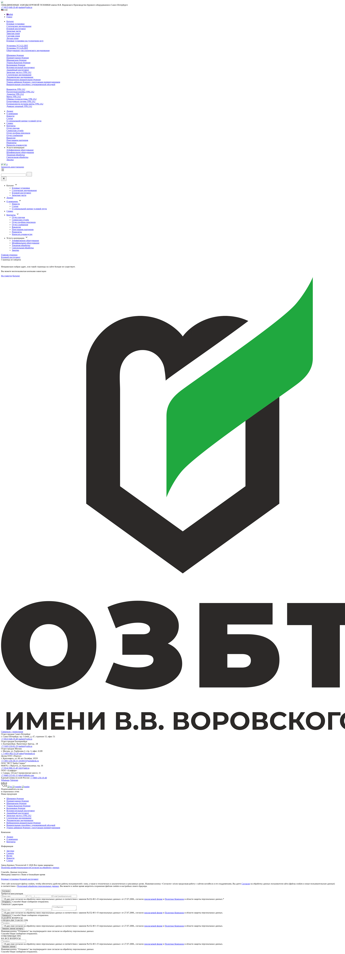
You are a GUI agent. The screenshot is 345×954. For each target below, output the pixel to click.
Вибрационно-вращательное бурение (23, 79)
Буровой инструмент (16, 28)
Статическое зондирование (18, 26)
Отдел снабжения (14, 135)
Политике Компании (174, 899)
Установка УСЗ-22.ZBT (17, 45)
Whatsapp (5, 780)
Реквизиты (11, 143)
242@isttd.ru (23, 768)
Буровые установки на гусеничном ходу (25, 41)
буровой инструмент (28, 879)
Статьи (9, 118)
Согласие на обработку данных (45, 867)
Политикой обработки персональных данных (38, 886)
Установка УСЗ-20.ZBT (17, 48)
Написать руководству (16, 145)
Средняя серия (13, 36)
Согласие (246, 884)
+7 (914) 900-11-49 (9, 768)
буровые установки (10, 879)
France (9, 17)
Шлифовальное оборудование (20, 152)
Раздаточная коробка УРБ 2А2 (20, 92)
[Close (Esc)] (3, 178)
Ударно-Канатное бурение (18, 62)
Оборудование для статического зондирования (27, 50)
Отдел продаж (13, 128)
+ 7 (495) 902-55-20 (9, 753)
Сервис (9, 123)
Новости (10, 116)
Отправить (6, 902)
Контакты (10, 126)
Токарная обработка (15, 155)
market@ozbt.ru (25, 7)
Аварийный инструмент (17, 70)
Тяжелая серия (13, 33)
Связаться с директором (12, 732)
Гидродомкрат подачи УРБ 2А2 (20, 101)
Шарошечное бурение (16, 60)
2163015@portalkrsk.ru (28, 761)
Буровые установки (15, 24)
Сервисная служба (14, 130)
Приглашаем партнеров (17, 140)
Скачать (10, 853)
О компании (12, 113)
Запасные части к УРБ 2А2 (18, 72)
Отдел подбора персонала (18, 133)
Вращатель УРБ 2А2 (15, 89)
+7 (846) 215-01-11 (9, 775)
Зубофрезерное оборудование (20, 150)
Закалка (10, 160)
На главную (6, 276)
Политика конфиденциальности (16, 867)
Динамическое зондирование (19, 77)
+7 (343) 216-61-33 (9, 746)
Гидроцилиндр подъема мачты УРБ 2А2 (24, 104)
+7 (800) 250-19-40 (38, 778)
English (9, 14)
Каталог (10, 21)
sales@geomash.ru (27, 753)
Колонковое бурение (15, 65)
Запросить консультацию (12, 167)
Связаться (6, 915)
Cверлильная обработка (17, 157)
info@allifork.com (26, 775)
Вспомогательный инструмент (20, 67)
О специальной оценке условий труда (23, 121)
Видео (9, 856)
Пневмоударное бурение (17, 58)
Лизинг (9, 111)
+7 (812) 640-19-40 (9, 7)
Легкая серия (12, 38)
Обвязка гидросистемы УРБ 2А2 (21, 99)
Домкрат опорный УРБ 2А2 (19, 106)
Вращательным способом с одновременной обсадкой (30, 84)
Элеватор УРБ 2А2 (15, 94)
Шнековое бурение (15, 55)
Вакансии (10, 138)
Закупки (10, 851)
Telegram (14, 780)
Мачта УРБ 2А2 (13, 96)
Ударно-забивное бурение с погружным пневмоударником (33, 82)
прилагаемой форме (153, 899)
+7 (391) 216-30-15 (9, 761)
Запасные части (13, 31)
